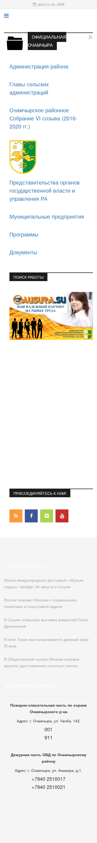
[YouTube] (62, 515)
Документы (23, 252)
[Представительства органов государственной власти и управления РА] (48, 157)
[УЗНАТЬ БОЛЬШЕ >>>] (51, 316)
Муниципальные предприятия (46, 216)
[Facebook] (31, 515)
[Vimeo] (46, 515)
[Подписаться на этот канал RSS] (91, 37)
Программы (23, 234)
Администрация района (38, 66)
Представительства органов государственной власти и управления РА (44, 190)
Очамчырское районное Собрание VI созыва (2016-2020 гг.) (43, 118)
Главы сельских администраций (29, 88)
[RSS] (15, 515)
